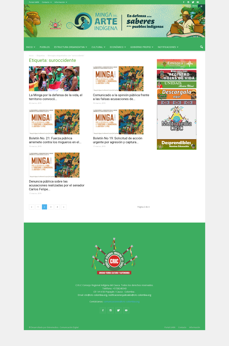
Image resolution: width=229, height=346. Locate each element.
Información (60, 2)
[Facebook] (183, 2)
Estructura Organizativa (69, 47)
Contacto (45, 2)
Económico (116, 47)
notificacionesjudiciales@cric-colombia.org (129, 294)
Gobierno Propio (140, 47)
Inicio (29, 47)
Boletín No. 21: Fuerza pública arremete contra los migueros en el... (55, 140)
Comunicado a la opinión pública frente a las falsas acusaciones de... (121, 97)
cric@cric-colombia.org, (96, 294)
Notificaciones (167, 47)
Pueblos (45, 47)
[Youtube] (197, 2)
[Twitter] (193, 2)
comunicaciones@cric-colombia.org (121, 301)
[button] (201, 47)
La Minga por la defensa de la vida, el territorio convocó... (55, 97)
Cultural (97, 47)
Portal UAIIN (34, 2)
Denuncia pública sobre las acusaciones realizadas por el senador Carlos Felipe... (56, 185)
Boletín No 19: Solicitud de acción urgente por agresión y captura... (117, 140)
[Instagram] (188, 2)
